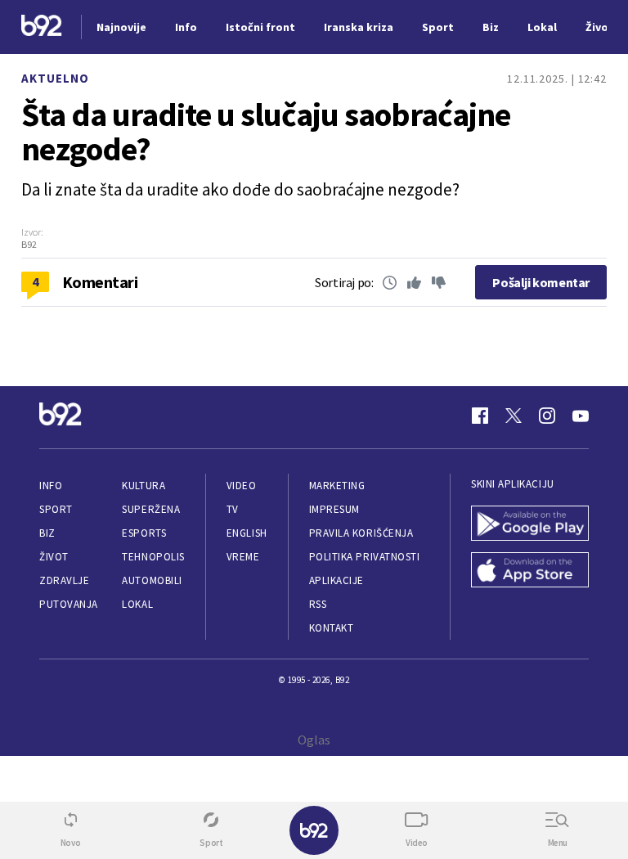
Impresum (334, 509)
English (247, 533)
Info (50, 485)
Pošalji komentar (541, 282)
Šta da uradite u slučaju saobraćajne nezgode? (265, 131)
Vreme (243, 557)
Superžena (151, 509)
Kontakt (331, 628)
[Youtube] (580, 415)
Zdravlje (64, 580)
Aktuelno (55, 78)
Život (54, 557)
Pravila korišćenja (361, 533)
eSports (144, 533)
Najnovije (121, 27)
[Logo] (41, 27)
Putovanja (68, 604)
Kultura (143, 485)
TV (233, 509)
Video (242, 485)
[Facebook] (480, 415)
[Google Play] (530, 525)
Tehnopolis (153, 557)
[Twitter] (513, 415)
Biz (47, 533)
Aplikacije (336, 580)
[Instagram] (547, 415)
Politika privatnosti (364, 557)
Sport (56, 509)
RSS (318, 604)
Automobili (152, 580)
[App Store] (530, 571)
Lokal (137, 604)
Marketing (337, 485)
